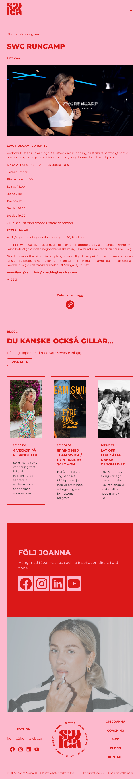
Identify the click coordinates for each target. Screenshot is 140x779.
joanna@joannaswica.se (24, 738)
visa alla (20, 362)
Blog (10, 34)
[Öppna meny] (131, 9)
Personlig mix (29, 34)
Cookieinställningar (120, 773)
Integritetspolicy (93, 773)
